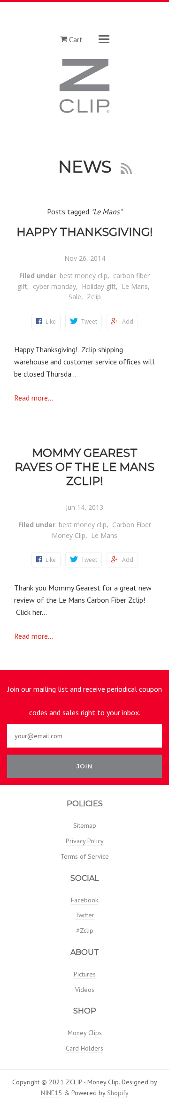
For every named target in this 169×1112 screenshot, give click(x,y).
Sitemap (84, 825)
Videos (84, 989)
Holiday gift (99, 286)
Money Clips (85, 1033)
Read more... (33, 397)
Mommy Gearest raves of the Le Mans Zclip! (84, 467)
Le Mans (135, 286)
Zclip (94, 296)
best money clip (84, 275)
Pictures (85, 974)
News (87, 166)
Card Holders (84, 1048)
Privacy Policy (85, 841)
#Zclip (84, 930)
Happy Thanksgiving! (84, 232)
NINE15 (51, 1093)
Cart (75, 39)
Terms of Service (85, 856)
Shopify (118, 1093)
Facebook (84, 900)
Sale (75, 296)
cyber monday (54, 286)
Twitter (84, 915)
